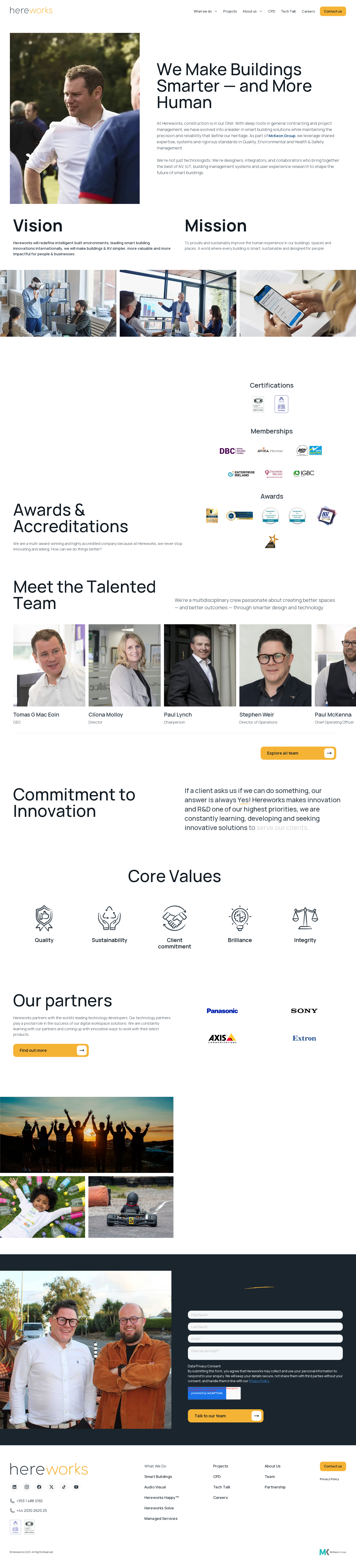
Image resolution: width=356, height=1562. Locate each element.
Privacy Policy (329, 1479)
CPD (271, 11)
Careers (308, 11)
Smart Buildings (158, 1476)
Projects (230, 11)
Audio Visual (155, 1487)
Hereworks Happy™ (161, 1497)
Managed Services (160, 1518)
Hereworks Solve (159, 1507)
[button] (205, 11)
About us (250, 11)
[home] (31, 11)
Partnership (275, 1487)
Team (270, 1476)
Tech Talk (288, 11)
